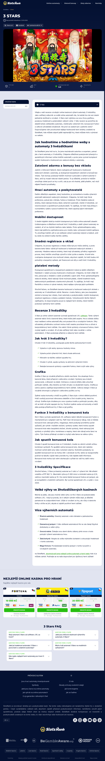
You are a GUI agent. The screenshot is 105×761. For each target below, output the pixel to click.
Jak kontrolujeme (71, 697)
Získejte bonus (19, 610)
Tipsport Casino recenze (85, 613)
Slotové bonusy (70, 3)
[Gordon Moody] (84, 749)
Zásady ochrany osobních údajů (71, 693)
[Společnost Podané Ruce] (33, 749)
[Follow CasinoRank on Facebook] (74, 729)
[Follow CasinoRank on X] (84, 729)
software (83, 316)
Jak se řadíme (71, 701)
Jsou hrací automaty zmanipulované (35, 690)
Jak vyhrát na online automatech (34, 701)
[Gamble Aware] (57, 749)
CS (5, 729)
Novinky (98, 3)
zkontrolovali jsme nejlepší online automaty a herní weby (68, 554)
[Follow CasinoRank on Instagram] (79, 729)
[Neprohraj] (23, 749)
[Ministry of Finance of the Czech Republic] (10, 749)
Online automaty (53, 3)
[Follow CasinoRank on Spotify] (94, 729)
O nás (71, 690)
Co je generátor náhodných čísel (34, 705)
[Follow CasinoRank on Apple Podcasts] (99, 729)
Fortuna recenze (19, 613)
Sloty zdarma (86, 3)
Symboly (35, 693)
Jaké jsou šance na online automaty (35, 697)
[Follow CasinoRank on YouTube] (89, 729)
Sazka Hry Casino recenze (52, 613)
